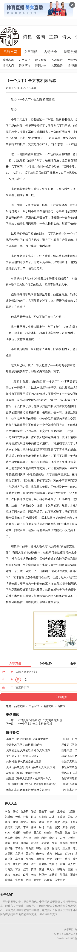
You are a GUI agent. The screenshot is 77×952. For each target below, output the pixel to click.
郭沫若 (45, 843)
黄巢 (33, 869)
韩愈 (15, 822)
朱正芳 (43, 874)
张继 (33, 827)
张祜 (28, 880)
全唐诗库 (63, 934)
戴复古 (17, 864)
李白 (7, 811)
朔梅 (7, 874)
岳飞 (41, 827)
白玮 (25, 874)
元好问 (30, 853)
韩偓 (38, 848)
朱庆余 (40, 853)
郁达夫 (61, 869)
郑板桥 (17, 832)
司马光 (9, 869)
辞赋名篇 (8, 59)
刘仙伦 (53, 864)
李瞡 (36, 837)
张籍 (15, 843)
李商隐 (43, 816)
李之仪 (53, 837)
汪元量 (66, 848)
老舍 (33, 874)
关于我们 (68, 929)
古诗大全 (50, 52)
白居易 (24, 811)
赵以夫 (58, 853)
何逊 (41, 869)
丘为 (49, 853)
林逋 (52, 816)
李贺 (57, 822)
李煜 (7, 822)
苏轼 (15, 811)
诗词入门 (8, 65)
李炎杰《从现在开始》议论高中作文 (27, 739)
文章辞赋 (31, 52)
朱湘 (54, 843)
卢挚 (49, 859)
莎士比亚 (60, 880)
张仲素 (24, 843)
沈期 (25, 864)
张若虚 (9, 837)
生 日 (7, 687)
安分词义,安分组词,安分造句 (22, 756)
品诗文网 (10, 52)
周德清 (40, 859)
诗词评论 (24, 65)
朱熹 (49, 827)
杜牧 (25, 816)
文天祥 (19, 853)
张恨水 (37, 880)
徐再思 (30, 859)
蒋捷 (44, 837)
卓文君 (19, 859)
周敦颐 (58, 832)
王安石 (43, 811)
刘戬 (18, 827)
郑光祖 (9, 859)
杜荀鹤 (27, 832)
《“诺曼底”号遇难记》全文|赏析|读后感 (39, 720)
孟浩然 (61, 811)
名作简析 (48, 706)
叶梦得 (43, 864)
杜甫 (52, 811)
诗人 (66, 36)
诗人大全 (11, 803)
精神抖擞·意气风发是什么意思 (23, 761)
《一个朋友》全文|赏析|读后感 (34, 723)
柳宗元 (24, 822)
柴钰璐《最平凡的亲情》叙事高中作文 (28, 778)
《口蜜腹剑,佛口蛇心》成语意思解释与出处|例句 (34, 784)
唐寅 (57, 827)
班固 (18, 869)
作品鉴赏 (57, 59)
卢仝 (33, 864)
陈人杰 (72, 864)
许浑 (33, 816)
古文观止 (24, 59)
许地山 (17, 874)
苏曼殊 (48, 880)
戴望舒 (35, 843)
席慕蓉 (64, 843)
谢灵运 (9, 853)
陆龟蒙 (30, 848)
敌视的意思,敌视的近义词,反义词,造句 (28, 789)
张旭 (62, 864)
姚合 (67, 832)
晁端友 (56, 848)
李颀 (18, 837)
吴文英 (37, 832)
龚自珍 (48, 832)
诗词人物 (40, 65)
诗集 (27, 36)
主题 (53, 36)
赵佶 (25, 869)
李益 (7, 843)
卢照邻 (27, 837)
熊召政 (64, 874)
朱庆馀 (19, 880)
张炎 (7, 864)
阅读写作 (34, 706)
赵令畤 (69, 853)
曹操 (41, 822)
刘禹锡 (9, 816)
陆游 (33, 811)
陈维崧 (9, 880)
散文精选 (40, 59)
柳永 (33, 822)
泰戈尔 (51, 869)
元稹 (18, 816)
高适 (73, 827)
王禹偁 (61, 816)
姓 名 (7, 671)
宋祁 (62, 837)
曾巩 (46, 848)
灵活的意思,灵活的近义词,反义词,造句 (28, 750)
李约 (25, 827)
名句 (40, 36)
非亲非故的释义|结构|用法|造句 (24, 744)
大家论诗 (57, 65)
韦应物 (72, 811)
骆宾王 (9, 827)
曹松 (67, 859)
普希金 (19, 848)
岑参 (65, 822)
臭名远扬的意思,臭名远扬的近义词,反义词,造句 (33, 767)
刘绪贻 (53, 874)
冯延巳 (72, 837)
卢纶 (7, 832)
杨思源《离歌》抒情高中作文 (23, 773)
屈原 (49, 822)
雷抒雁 (9, 848)
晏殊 (70, 816)
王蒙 (70, 869)
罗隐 (65, 827)
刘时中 (58, 859)
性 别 (7, 679)
